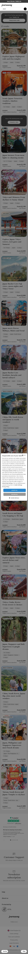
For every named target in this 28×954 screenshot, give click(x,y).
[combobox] (22, 455)
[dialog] (14, 477)
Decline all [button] (14, 494)
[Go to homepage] (6, 5)
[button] (14, 498)
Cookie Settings (18, 485)
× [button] (24, 455)
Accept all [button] (15, 490)
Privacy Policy (5, 486)
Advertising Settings (7, 483)
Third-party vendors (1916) (9, 470)
